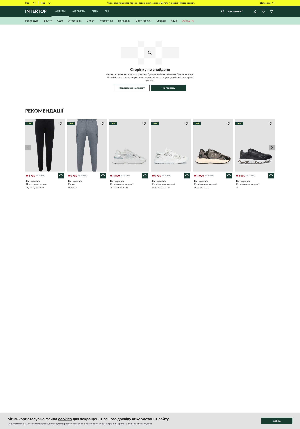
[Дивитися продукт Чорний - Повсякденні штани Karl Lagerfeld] (45, 145)
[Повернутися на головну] (35, 11)
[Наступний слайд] (272, 147)
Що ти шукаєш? (234, 11)
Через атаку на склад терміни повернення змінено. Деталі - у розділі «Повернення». (151, 3)
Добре (277, 421)
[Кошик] (272, 11)
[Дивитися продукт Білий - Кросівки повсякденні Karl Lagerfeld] (129, 145)
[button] (28, 147)
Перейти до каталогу (132, 88)
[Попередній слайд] (28, 147)
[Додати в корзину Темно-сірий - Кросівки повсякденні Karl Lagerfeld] (229, 175)
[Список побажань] (263, 11)
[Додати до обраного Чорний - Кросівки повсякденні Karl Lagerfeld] (270, 123)
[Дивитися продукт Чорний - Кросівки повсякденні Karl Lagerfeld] (255, 145)
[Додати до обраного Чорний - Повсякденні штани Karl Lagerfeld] (60, 123)
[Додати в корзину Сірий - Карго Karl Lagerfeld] (103, 175)
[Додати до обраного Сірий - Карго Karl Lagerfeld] (102, 123)
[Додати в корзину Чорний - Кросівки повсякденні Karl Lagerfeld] (271, 175)
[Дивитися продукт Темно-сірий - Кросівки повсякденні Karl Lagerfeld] (213, 145)
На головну (168, 88)
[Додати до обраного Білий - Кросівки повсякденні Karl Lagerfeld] (144, 123)
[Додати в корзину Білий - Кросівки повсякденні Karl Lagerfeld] (145, 175)
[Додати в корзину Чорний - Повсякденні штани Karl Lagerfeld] (61, 175)
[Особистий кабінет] (255, 11)
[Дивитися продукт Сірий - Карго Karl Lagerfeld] (87, 145)
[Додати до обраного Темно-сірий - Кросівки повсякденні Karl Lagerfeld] (228, 123)
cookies (65, 419)
